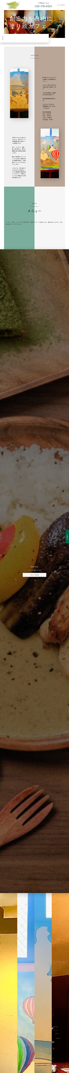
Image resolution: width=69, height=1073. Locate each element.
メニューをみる (34, 575)
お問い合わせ (67, 536)
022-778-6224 (43, 6)
